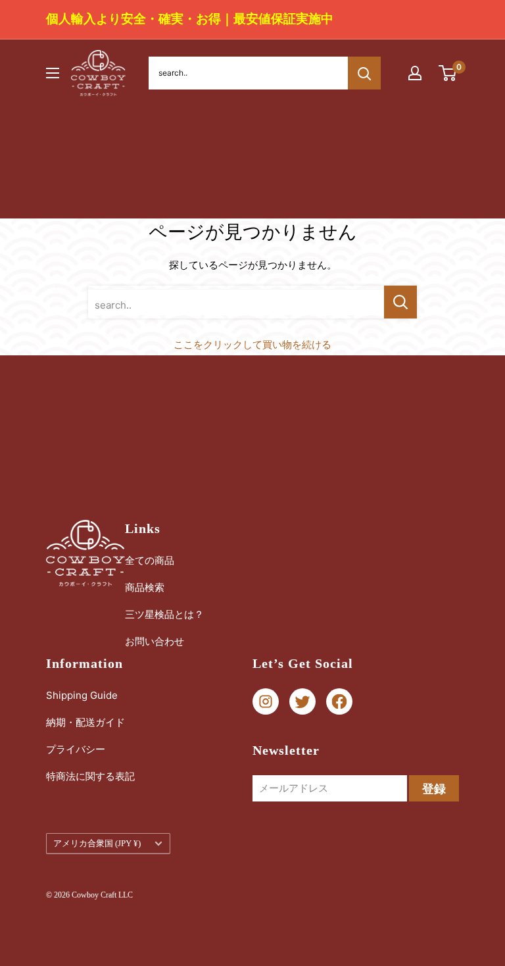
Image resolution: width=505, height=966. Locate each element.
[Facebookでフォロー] (339, 701)
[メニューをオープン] (52, 73)
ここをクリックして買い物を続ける (252, 344)
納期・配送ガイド (85, 722)
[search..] (400, 302)
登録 (434, 789)
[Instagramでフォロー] (265, 701)
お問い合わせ (154, 641)
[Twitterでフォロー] (302, 701)
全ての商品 (149, 560)
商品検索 (144, 587)
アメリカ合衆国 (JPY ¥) (97, 843)
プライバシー (75, 749)
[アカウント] (414, 73)
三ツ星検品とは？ (164, 614)
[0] (448, 73)
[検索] (364, 73)
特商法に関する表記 (90, 776)
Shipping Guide (82, 695)
